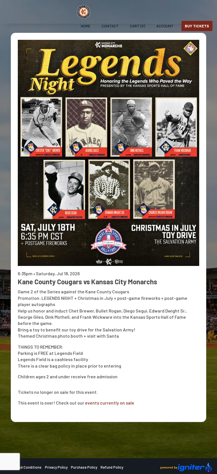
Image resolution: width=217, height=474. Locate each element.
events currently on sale (109, 402)
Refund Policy (112, 467)
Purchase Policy (84, 467)
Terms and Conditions (23, 467)
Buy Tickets (197, 25)
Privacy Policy (56, 467)
